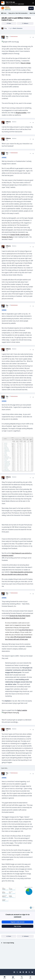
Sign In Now (17, 926)
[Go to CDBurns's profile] (3, 122)
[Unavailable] (17, 888)
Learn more (3, 3)
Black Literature (17, 28)
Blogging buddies (21, 113)
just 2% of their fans (25, 630)
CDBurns (8, 122)
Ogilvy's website (22, 710)
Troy (5, 28)
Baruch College (25, 63)
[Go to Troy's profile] (2, 28)
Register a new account (17, 922)
